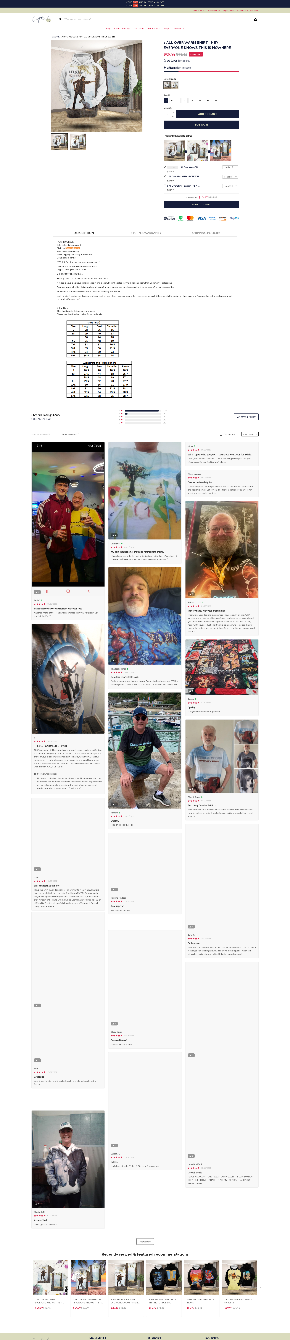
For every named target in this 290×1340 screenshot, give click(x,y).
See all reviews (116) (41, 418)
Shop (108, 28)
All (58, 37)
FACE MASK (154, 28)
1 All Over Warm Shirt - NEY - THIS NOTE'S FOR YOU (162, 1309)
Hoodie (172, 78)
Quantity (168, 108)
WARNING (254, 10)
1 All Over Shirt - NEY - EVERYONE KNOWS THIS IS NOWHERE (183, 176)
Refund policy (242, 10)
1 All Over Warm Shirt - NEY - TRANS (200, 1309)
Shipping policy (228, 10)
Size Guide (138, 28)
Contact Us (178, 28)
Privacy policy (198, 10)
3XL (200, 100)
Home (53, 37)
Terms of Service (213, 10)
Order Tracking (122, 28)
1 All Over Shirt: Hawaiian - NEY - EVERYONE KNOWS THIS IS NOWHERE (183, 185)
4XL (208, 100)
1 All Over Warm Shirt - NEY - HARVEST (238, 1309)
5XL (216, 100)
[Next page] (260, 1296)
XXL (192, 100)
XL (185, 100)
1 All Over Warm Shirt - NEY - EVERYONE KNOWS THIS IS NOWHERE (189, 167)
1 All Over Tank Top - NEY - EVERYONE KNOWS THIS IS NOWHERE (124, 1309)
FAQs (166, 28)
